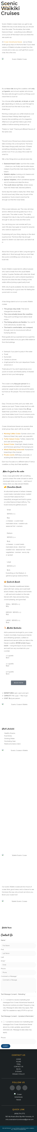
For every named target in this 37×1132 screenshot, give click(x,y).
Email (3, 961)
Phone (3, 968)
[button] (4, 931)
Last (2, 957)
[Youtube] (24, 1087)
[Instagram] (18, 1087)
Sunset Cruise (9, 444)
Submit (5, 1046)
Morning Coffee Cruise (12, 434)
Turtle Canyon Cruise (12, 439)
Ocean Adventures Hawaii (13, 42)
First (2, 949)
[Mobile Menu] (34, 6)
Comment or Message (9, 976)
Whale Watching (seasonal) (14, 449)
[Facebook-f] (12, 1087)
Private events (9, 455)
